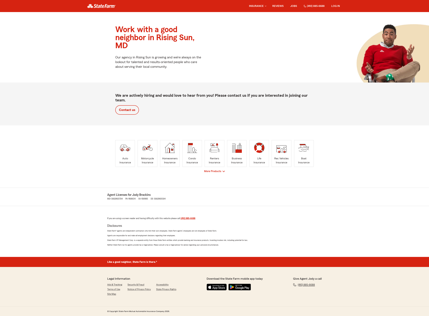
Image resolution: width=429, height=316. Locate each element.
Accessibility (162, 285)
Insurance (256, 6)
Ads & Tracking (114, 285)
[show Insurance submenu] (265, 6)
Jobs (293, 6)
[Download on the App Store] (217, 287)
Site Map (111, 294)
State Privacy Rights (166, 289)
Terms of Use (113, 289)
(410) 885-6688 (316, 6)
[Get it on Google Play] (239, 287)
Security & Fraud (136, 285)
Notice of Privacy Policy (139, 289)
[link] (101, 6)
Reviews (278, 6)
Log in (335, 6)
